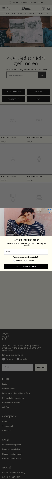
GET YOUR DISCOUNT (26, 266)
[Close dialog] (49, 210)
